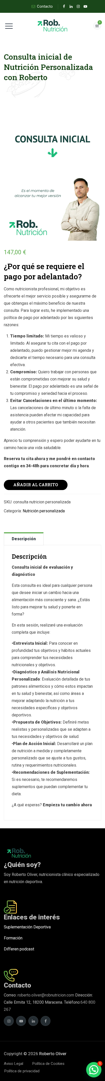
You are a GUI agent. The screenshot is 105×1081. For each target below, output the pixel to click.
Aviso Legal (13, 1063)
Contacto (45, 6)
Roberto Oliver (53, 1053)
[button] (93, 1069)
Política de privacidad (22, 1071)
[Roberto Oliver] (52, 25)
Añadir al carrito (35, 484)
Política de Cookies (48, 1063)
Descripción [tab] (24, 538)
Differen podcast (19, 949)
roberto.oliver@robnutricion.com (45, 995)
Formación (13, 938)
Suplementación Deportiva (27, 927)
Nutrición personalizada (44, 510)
